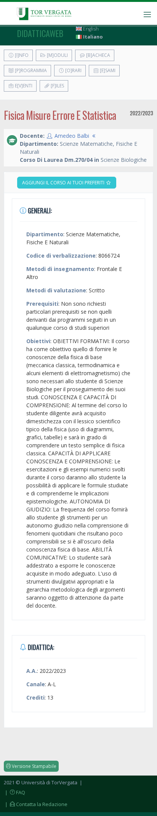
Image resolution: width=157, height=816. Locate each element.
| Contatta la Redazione (35, 804)
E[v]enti (23, 85)
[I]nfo (21, 55)
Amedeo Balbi (71, 135)
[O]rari (73, 70)
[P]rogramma (30, 70)
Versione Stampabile (33, 766)
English (90, 29)
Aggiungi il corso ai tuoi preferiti (64, 182)
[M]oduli (57, 55)
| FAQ (14, 792)
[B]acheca (97, 55)
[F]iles (57, 85)
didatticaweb (40, 33)
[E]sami (107, 70)
